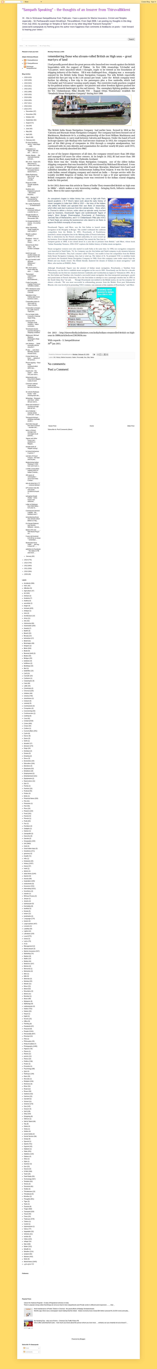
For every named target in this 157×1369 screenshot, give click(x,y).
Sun (25, 1166)
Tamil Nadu (28, 1176)
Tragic (26, 1209)
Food (25, 813)
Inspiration (27, 881)
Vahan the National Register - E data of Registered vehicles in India (46, 1303)
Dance (26, 736)
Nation (74, 357)
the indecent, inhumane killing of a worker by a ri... (33, 210)
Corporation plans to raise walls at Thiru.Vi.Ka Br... (32, 303)
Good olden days (29, 848)
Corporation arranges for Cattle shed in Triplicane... (33, 309)
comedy (26, 703)
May (27, 131)
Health (26, 856)
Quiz (25, 1071)
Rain (25, 1076)
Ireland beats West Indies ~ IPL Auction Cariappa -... (32, 247)
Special (26, 1141)
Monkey (26, 981)
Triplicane (27, 1219)
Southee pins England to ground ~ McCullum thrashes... (33, 191)
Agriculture (27, 591)
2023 (26, 86)
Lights (26, 931)
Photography (28, 1046)
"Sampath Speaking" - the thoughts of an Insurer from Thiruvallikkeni (76, 10)
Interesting (27, 888)
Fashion (26, 788)
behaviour (27, 638)
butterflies (27, 671)
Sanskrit (26, 1099)
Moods (26, 984)
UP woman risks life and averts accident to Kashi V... (32, 490)
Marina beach (28, 949)
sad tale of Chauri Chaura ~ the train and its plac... (33, 457)
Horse (26, 866)
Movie (26, 994)
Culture (26, 728)
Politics (26, 1061)
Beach (26, 633)
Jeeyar (26, 898)
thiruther (26, 1196)
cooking (26, 716)
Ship (88, 357)
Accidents (27, 583)
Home (21, 45)
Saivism (26, 1096)
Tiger (25, 1201)
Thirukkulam (28, 1191)
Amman (26, 596)
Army (25, 618)
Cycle (26, 733)
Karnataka (27, 906)
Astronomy (27, 623)
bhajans (26, 646)
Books (26, 656)
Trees (26, 1216)
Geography (27, 841)
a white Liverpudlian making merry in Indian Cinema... (32, 470)
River (25, 1086)
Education (27, 763)
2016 (26, 106)
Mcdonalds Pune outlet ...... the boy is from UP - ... (32, 544)
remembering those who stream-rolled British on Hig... (33, 519)
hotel (25, 868)
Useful (26, 1224)
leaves (26, 921)
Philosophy (27, 1041)
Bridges (26, 658)
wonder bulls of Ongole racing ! (32, 447)
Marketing (27, 953)
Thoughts (27, 1199)
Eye (25, 783)
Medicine (27, 964)
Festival (26, 791)
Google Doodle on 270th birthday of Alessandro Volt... (32, 216)
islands (26, 893)
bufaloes (27, 661)
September (30, 120)
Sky (25, 1124)
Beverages (27, 643)
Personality (80, 357)
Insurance (27, 886)
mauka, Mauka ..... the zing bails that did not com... (33, 157)
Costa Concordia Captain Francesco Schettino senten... (33, 284)
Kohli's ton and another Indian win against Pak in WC (33, 255)
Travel (26, 1214)
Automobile (28, 626)
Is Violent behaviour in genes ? (32, 452)
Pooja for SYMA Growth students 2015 (32, 184)
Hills (25, 858)
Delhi (25, 741)
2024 (26, 83)
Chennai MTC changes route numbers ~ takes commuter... (32, 323)
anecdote (27, 603)
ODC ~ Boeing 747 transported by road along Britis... (33, 199)
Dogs (25, 748)
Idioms (26, 871)
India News (27, 873)
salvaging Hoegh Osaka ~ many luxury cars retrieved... (31, 498)
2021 (26, 92)
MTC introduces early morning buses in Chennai (33, 290)
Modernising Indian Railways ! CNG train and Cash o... (33, 464)
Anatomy (27, 598)
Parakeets (27, 1026)
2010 (26, 571)
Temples (27, 1181)
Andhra (26, 601)
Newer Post (52, 426)
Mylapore (27, 1001)
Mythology (27, 1004)
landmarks (27, 916)
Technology (28, 1179)
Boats (26, 651)
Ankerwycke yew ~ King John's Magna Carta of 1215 (33, 379)
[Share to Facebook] (105, 354)
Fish (25, 806)
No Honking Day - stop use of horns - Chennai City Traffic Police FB (56, 1321)
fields (25, 796)
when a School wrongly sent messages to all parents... (32, 432)
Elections (27, 766)
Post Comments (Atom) (64, 429)
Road (26, 1089)
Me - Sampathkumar (31, 45)
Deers (26, 738)
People (26, 1031)
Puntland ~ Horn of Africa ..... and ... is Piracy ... (32, 240)
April (27, 134)
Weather (27, 1251)
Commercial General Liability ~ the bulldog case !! (33, 512)
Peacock (27, 1029)
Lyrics (26, 941)
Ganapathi (27, 833)
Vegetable (27, 1231)
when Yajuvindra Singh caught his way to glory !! (32, 229)
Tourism (26, 1206)
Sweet (26, 1169)
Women (26, 1256)
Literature (27, 933)
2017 (26, 103)
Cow (25, 718)
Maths (26, 959)
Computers (27, 708)
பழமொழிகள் (28, 1264)
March (28, 137)
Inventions (27, 891)
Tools (25, 1204)
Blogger (82, 1339)
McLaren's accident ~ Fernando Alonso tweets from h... (33, 170)
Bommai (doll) (28, 653)
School (26, 1101)
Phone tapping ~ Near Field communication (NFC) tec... (33, 365)
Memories (27, 971)
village (26, 1241)
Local (26, 936)
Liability (26, 929)
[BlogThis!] (100, 354)
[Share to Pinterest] (107, 354)
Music (26, 999)
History (58, 357)
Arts (25, 621)
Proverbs (27, 1066)
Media (26, 961)
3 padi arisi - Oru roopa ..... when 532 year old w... (32, 372)
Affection (27, 588)
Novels (26, 1019)
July (27, 126)
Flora (25, 808)
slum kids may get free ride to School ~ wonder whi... (33, 425)
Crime (26, 723)
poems (26, 1056)
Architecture (28, 616)
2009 (26, 574)
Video (26, 1239)
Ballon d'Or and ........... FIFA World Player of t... (33, 531)
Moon (26, 986)
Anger (26, 606)
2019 (26, 97)
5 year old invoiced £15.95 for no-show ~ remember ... (33, 538)
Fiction (26, 793)
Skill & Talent (28, 1121)
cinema (26, 696)
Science (26, 1104)
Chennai (27, 691)
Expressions (28, 781)
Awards (26, 628)
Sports (26, 1144)
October (29, 117)
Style (25, 1161)
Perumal (27, 1036)
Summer (27, 1164)
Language (27, 918)
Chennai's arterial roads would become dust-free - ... (33, 386)
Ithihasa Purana (29, 896)
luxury (26, 939)
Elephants (27, 768)
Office (26, 1021)
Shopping (27, 1116)
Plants (26, 1054)
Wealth (26, 1249)
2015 (26, 109)
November (29, 114)
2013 (26, 563)
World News (28, 1261)
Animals (26, 608)
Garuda (26, 838)
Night (25, 1016)
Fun (25, 823)
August (28, 123)
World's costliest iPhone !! (31, 235)
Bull (25, 668)
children (26, 693)
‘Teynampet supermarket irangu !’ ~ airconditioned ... (32, 276)
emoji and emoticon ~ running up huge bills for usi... (33, 406)
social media (28, 1134)
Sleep (26, 1126)
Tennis (26, 1184)
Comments (29, 1352)
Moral (26, 989)
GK (54, 357)
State (25, 1151)
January (29, 556)
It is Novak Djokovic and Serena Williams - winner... (33, 525)
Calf (25, 673)
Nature (26, 1011)
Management (28, 946)
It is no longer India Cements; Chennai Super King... (33, 316)
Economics (27, 761)
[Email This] (98, 354)
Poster (26, 1064)
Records (27, 1079)
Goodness (27, 851)
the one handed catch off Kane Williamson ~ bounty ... (33, 262)
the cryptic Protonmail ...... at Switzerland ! (33, 204)
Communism (28, 706)
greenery (27, 853)
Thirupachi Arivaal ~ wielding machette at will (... (33, 419)
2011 (26, 568)
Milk (25, 976)
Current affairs (28, 731)
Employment (28, 773)
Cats (25, 683)
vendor (26, 1236)
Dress (26, 758)
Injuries (26, 876)
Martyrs (26, 956)
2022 (26, 89)
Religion (27, 1081)
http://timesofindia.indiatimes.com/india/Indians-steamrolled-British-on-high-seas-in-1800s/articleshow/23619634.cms (91, 334)
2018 (26, 100)
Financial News (29, 798)
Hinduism (27, 861)
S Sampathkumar (32, 60)
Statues (26, 1156)
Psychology (28, 1069)
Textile (26, 1189)
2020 (26, 94)
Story (25, 1159)
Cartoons (27, 678)
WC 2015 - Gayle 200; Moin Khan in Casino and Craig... (33, 163)
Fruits (26, 821)
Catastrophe (28, 681)
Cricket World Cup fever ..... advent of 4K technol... (33, 358)
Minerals (27, 979)
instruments (28, 884)
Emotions (27, 771)
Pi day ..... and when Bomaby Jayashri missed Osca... (32, 351)
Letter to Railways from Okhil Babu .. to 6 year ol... (32, 506)
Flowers (26, 811)
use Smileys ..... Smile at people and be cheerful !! (33, 345)
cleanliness (28, 698)
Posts (27, 1348)
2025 (26, 80)
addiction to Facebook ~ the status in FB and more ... (33, 551)
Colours (26, 701)
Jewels (26, 901)
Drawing (27, 756)
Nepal (26, 1014)
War (25, 1244)
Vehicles (27, 1234)
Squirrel (26, 1146)
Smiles (26, 1131)
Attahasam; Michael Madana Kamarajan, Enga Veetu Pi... (32, 337)
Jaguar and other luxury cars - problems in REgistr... (31, 441)
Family (26, 786)
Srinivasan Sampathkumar (31, 67)
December (29, 111)
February (29, 140)
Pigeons (26, 1049)
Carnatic (27, 676)
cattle (25, 686)
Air (25, 593)
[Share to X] (102, 354)
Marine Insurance (66, 357)
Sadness (27, 1094)
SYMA (26, 1171)
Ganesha (27, 836)
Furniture (27, 826)
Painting (26, 1024)
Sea (85, 357)
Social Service (28, 1136)
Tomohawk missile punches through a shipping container (33, 330)
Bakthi (26, 631)
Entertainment (28, 776)
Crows (26, 726)
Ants (25, 613)
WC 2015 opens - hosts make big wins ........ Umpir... (32, 269)
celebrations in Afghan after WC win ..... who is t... (32, 150)
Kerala (26, 911)
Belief (26, 641)
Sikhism (26, 1119)
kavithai (26, 908)
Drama (26, 753)
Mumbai (26, 996)
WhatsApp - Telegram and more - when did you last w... (33, 400)
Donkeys (27, 751)
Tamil (25, 1174)
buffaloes (27, 663)
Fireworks (27, 803)
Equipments (28, 778)
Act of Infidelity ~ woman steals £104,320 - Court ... (33, 412)
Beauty (26, 636)
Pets (25, 1039)
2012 (26, 565)
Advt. (25, 586)
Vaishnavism (28, 1226)
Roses (26, 1091)
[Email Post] (93, 354)
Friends (26, 818)
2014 (26, 560)
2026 (26, 77)
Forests (26, 816)
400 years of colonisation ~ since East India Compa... (32, 477)
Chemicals (27, 688)
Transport (27, 1211)
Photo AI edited (29, 1044)
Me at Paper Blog (45, 45)
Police (26, 1059)
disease (26, 746)
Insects (26, 878)
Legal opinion (28, 924)
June (28, 128)
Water (26, 1246)
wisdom (26, 1254)
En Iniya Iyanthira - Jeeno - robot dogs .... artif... (33, 144)
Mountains (27, 991)
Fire (25, 801)
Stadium (26, 1149)
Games (26, 831)
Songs (26, 1139)
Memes (26, 966)
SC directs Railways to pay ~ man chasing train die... (33, 393)
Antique (26, 611)
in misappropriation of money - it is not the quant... (33, 223)
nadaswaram (28, 1006)
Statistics (27, 1154)
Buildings (27, 666)
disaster (26, 743)
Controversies (28, 713)
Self (25, 1111)
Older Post (130, 426)
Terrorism (27, 1186)
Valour (92, 357)
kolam (26, 913)
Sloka (26, 1129)
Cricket (26, 721)
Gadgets (27, 828)
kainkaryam (28, 904)
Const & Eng (28, 711)
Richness (27, 1084)
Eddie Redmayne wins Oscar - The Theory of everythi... (32, 177)
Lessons (27, 926)
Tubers (26, 1221)
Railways (27, 1074)
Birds (25, 648)
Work (25, 1259)
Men (25, 974)
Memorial (27, 969)
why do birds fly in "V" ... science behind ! (33, 484)
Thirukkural (27, 1194)
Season (26, 1109)
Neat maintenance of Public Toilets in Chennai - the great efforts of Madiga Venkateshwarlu (64, 1309)
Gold (25, 846)
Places (26, 1051)
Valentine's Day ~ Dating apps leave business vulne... (33, 297)
